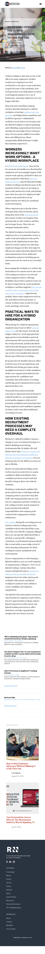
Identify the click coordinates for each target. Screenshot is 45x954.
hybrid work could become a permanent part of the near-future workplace (23, 290)
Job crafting (10, 522)
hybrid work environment (18, 166)
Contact (9, 922)
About (8, 918)
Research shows (32, 215)
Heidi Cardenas (16, 43)
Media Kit (9, 925)
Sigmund (14, 68)
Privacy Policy (11, 929)
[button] (40, 4)
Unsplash (22, 68)
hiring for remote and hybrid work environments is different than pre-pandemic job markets (22, 454)
